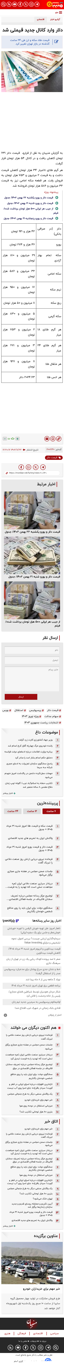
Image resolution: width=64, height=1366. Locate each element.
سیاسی (55, 1333)
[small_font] (5, 439)
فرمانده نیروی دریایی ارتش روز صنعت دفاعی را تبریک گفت (29, 1037)
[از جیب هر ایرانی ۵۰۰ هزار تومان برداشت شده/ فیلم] (32, 600)
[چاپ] (52, 438)
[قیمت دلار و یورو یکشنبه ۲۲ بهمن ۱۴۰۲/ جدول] (32, 510)
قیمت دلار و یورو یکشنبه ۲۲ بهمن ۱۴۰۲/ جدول (28, 197)
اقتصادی (38, 1333)
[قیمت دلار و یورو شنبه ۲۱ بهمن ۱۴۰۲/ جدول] (32, 555)
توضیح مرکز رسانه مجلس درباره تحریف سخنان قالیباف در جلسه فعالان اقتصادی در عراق (29, 1066)
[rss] (9, 4)
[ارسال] (47, 438)
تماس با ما (23, 1341)
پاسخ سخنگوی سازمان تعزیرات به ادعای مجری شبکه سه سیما (29, 765)
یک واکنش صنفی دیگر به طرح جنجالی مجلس (30, 1094)
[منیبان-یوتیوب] (14, 4)
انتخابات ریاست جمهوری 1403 (41, 722)
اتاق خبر (51, 1121)
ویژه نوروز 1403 (30, 716)
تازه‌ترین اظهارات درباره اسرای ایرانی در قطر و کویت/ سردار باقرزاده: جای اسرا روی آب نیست (30, 1086)
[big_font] (17, 439)
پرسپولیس (35, 710)
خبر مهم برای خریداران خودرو (39, 1100)
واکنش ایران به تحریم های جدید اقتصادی (30, 838)
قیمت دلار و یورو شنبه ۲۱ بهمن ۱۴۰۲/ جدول (30, 203)
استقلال (18, 710)
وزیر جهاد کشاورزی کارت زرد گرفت (35, 739)
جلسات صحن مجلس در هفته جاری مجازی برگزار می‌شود (29, 1046)
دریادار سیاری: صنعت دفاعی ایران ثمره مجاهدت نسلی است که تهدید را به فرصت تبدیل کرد (29, 1056)
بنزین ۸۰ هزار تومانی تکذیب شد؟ (36, 1111)
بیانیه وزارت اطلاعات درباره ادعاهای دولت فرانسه (28, 751)
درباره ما (43, 1341)
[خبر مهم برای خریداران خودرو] (32, 1263)
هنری (7, 1333)
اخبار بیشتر (8, 793)
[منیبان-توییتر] (25, 4)
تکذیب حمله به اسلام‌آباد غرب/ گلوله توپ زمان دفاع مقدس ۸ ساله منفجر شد (29, 785)
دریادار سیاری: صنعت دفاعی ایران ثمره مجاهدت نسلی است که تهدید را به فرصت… (29, 885)
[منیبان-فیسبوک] (20, 4)
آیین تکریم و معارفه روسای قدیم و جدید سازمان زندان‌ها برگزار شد (32, 1205)
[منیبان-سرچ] (55, 1347)
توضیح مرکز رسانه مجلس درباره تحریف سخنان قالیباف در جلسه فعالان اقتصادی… (30, 897)
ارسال (21, 696)
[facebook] (21, 467)
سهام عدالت (51, 716)
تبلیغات (33, 1341)
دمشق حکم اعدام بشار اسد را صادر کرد (34, 757)
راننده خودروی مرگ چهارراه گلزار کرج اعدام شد (30, 745)
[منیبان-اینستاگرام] (31, 4)
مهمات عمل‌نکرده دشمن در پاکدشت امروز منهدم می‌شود (29, 775)
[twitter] (35, 467)
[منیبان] (55, 5)
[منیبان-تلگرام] (36, 4)
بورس (5, 710)
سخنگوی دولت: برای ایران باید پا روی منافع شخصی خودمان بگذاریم (30, 909)
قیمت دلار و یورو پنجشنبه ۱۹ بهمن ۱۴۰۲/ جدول (28, 218)
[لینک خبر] (58, 438)
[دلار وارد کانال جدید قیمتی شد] (43, 467)
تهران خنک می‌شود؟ (43, 1198)
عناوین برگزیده (46, 1236)
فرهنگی (22, 1333)
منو (56, 12)
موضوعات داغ (46, 732)
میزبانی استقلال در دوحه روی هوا (36, 1105)
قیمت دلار (52, 457)
